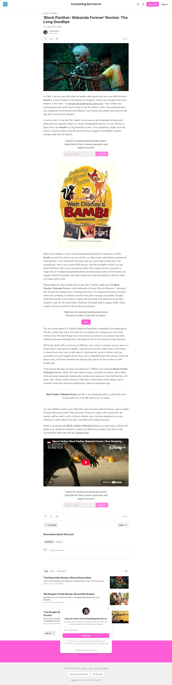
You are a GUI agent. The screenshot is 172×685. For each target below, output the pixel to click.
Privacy (84, 668)
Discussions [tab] (61, 571)
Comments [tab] (49, 542)
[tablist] (53, 541)
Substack (74, 680)
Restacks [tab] (58, 542)
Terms (91, 668)
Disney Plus (82, 433)
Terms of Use (97, 641)
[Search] (138, 4)
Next (121, 525)
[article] (86, 582)
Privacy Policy (103, 643)
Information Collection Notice (85, 643)
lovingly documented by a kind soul (85, 103)
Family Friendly (50, 13)
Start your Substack (80, 674)
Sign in (165, 4)
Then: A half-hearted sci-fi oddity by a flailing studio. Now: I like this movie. (73, 581)
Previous (52, 525)
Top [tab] (46, 571)
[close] (108, 608)
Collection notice (101, 668)
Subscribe (152, 4)
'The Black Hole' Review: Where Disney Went (67, 577)
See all (48, 633)
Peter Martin (54, 31)
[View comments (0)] (51, 39)
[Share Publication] (143, 4)
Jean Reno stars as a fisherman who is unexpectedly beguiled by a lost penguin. (71, 598)
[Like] (45, 39)
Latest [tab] (52, 571)
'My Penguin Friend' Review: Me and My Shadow (69, 594)
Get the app (97, 674)
